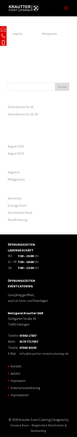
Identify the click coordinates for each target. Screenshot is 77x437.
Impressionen (20, 395)
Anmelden (15, 198)
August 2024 (16, 153)
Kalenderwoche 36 (20, 107)
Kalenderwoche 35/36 (23, 114)
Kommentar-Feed (20, 213)
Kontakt (16, 366)
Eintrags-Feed (17, 205)
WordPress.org (17, 220)
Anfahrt (15, 373)
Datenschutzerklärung (25, 388)
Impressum (18, 381)
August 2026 (16, 146)
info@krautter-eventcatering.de (27, 29)
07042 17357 (16, 36)
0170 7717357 (17, 42)
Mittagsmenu (49, 34)
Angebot (13, 172)
